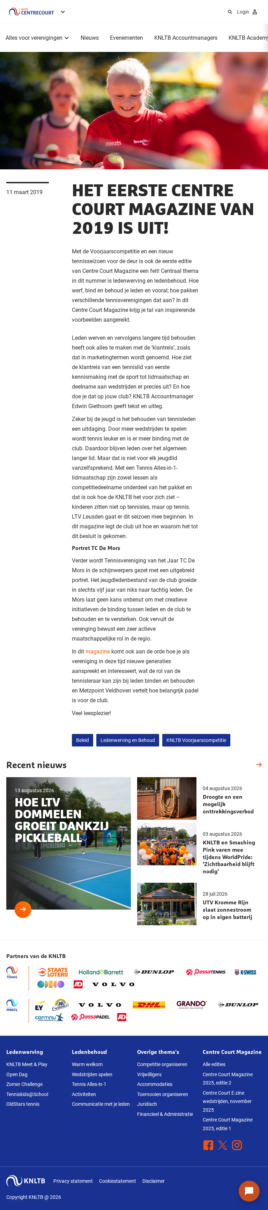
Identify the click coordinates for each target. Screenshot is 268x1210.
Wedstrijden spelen (92, 1074)
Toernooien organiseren (162, 1094)
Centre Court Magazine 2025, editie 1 (228, 1124)
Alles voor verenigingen (34, 38)
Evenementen (126, 38)
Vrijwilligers (149, 1074)
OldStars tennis (22, 1104)
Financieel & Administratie (165, 1114)
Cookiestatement (117, 1181)
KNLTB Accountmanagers (185, 38)
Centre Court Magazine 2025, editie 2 (228, 1079)
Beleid (82, 740)
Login (243, 12)
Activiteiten (84, 1094)
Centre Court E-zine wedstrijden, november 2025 (227, 1101)
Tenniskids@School (27, 1094)
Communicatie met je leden (101, 1104)
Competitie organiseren (162, 1064)
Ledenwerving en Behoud (127, 740)
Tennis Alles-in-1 (89, 1084)
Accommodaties (154, 1084)
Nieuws (90, 38)
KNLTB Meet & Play (26, 1064)
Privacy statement (73, 1181)
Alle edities (214, 1064)
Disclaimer (153, 1181)
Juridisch (147, 1104)
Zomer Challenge (24, 1084)
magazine (97, 651)
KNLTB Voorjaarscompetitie (196, 740)
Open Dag (17, 1074)
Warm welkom (87, 1064)
